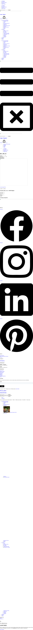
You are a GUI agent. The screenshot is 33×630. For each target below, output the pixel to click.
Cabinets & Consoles (6, 54)
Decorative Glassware (6, 23)
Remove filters (2, 158)
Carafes (4, 21)
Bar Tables (4, 31)
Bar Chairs (4, 32)
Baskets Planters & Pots (6, 25)
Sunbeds (4, 35)
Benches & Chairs (5, 51)
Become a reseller (4, 2)
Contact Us (3, 3)
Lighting (3, 37)
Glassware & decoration (5, 20)
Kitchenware (5, 44)
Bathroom (4, 26)
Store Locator (3, 8)
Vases (4, 22)
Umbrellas (4, 36)
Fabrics (1, 373)
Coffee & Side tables (6, 33)
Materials (1, 374)
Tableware (4, 24)
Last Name (1, 193)
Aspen (2, 39)
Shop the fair (1, 370)
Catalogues (3, 5)
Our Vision (3, 1)
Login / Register (3, 14)
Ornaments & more (6, 47)
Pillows (4, 27)
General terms (3, 392)
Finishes (1, 375)
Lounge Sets (5, 34)
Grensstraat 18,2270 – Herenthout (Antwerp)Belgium (4, 356)
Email (1, 194)
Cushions (4, 57)
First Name (1, 192)
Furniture (3, 29)
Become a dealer (2, 371)
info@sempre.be (2, 360)
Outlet (2, 38)
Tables (4, 50)
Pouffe (4, 28)
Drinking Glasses (5, 41)
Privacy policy (3, 390)
